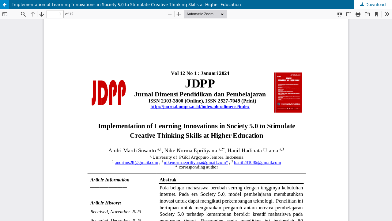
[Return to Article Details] (4, 4)
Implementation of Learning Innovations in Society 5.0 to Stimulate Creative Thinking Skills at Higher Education (126, 4)
